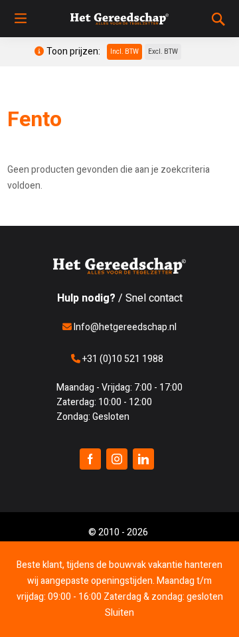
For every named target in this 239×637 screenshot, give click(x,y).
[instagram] (116, 459)
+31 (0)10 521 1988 (121, 359)
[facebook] (90, 459)
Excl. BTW (163, 51)
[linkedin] (143, 459)
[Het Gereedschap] (119, 18)
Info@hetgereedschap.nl (124, 327)
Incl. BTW (124, 51)
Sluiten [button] (119, 613)
